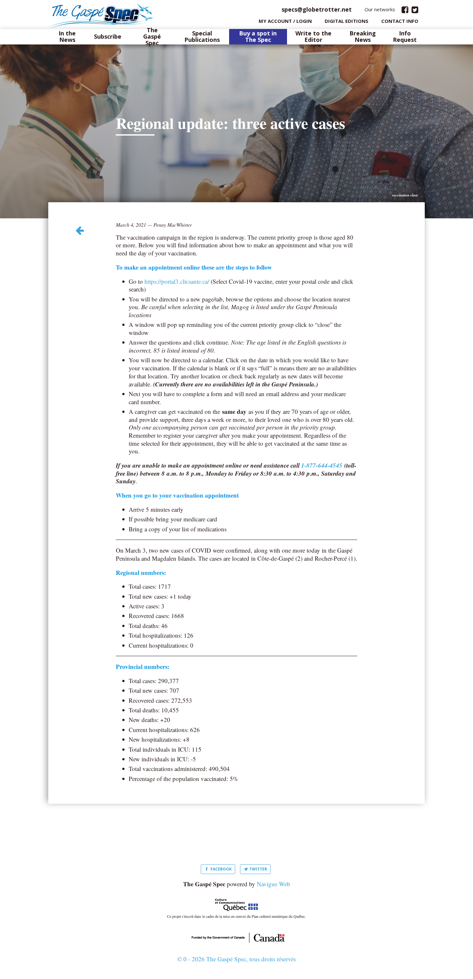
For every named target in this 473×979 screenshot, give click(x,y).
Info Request (405, 36)
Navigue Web (273, 884)
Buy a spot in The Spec (258, 36)
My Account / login (285, 21)
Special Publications (202, 36)
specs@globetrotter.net (317, 9)
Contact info (399, 21)
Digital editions (346, 21)
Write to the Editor (313, 36)
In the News (67, 36)
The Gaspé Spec (152, 36)
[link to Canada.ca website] (236, 937)
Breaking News (362, 36)
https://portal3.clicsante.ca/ (176, 281)
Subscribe (107, 36)
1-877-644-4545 (321, 465)
